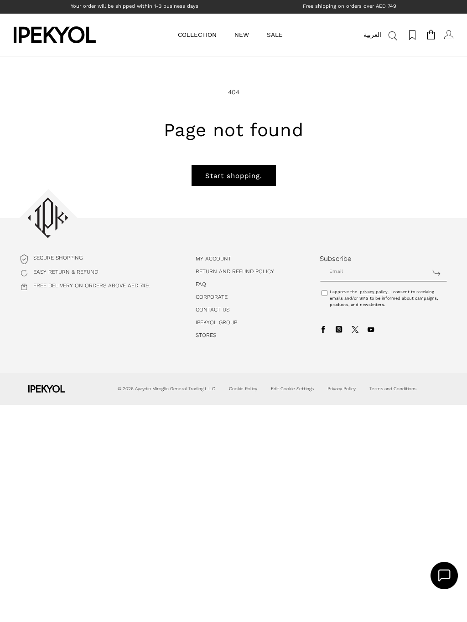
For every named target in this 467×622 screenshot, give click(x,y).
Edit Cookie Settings (292, 388)
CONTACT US (212, 309)
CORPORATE (212, 297)
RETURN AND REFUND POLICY (235, 271)
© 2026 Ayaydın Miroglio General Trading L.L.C (166, 388)
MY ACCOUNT (213, 258)
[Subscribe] (436, 273)
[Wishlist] (411, 35)
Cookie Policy (243, 388)
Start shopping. (233, 176)
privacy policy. (374, 292)
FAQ (201, 284)
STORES (206, 335)
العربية (372, 34)
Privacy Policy (341, 388)
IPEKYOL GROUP (216, 322)
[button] (200, 34)
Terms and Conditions (392, 388)
